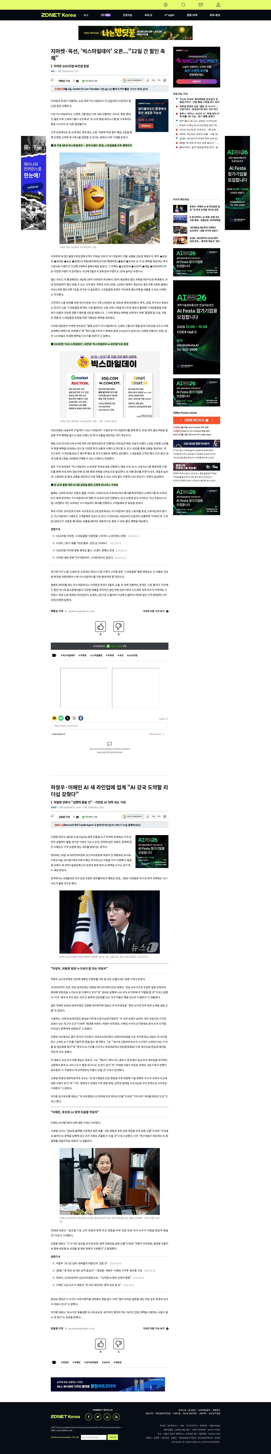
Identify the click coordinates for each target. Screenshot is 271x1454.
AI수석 (107, 1362)
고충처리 (203, 1413)
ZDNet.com (66, 1430)
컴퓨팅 (53, 807)
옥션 (121, 655)
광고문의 (192, 1410)
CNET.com (55, 1430)
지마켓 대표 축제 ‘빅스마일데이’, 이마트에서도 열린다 (84, 557)
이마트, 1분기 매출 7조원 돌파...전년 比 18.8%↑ (82, 543)
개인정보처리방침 (163, 1413)
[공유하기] (148, 80)
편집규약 (149, 1413)
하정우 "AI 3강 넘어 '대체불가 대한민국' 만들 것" (82, 1263)
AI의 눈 (148, 15)
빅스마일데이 (69, 655)
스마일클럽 (97, 655)
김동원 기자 (64, 816)
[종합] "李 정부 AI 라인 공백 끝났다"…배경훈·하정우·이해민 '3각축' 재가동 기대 (99, 1270)
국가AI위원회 (92, 1362)
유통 (53, 71)
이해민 (77, 1362)
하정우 (66, 1362)
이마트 (83, 655)
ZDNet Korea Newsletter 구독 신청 (65, 1437)
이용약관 (177, 1413)
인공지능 (127, 15)
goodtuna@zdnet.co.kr (82, 1328)
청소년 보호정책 (190, 1413)
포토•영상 (215, 15)
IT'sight (169, 15)
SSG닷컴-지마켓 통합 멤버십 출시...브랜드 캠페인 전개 (85, 550)
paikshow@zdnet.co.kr (81, 611)
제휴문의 (216, 1410)
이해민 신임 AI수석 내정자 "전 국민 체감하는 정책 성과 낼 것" (88, 1285)
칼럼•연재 (192, 15)
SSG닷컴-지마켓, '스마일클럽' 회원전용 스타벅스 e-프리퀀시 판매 (91, 536)
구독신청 (112, 1437)
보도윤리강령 (214, 1413)
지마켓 (111, 655)
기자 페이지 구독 (91, 80)
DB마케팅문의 (204, 1410)
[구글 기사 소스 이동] (133, 81)
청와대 (118, 1362)
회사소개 (182, 1410)
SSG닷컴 (133, 655)
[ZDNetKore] (62, 8)
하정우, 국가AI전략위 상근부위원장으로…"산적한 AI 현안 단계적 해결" (93, 1278)
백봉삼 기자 (64, 80)
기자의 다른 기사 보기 (154, 611)
